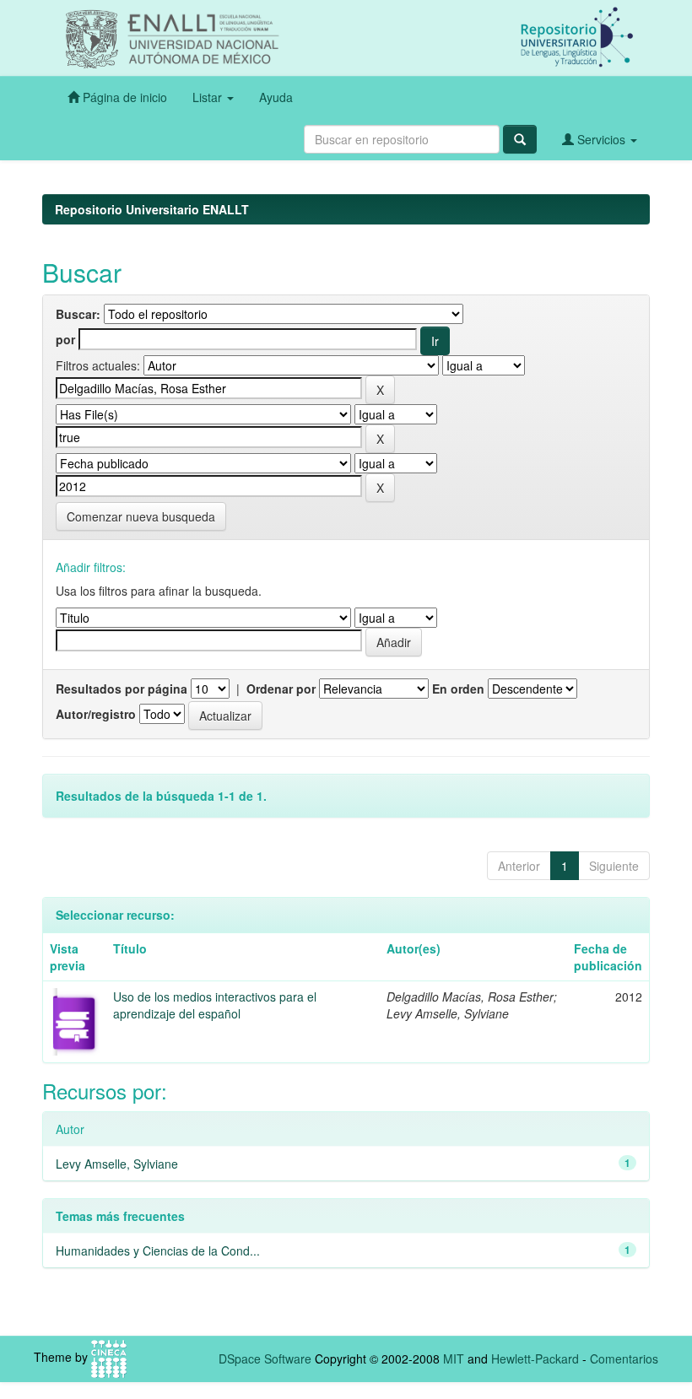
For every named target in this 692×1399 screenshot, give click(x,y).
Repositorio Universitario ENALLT (152, 209)
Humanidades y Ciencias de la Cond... (158, 1250)
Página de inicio (123, 97)
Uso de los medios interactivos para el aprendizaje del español (214, 1005)
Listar (208, 97)
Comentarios (624, 1358)
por (65, 339)
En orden (458, 688)
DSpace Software (265, 1358)
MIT (453, 1358)
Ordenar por (281, 688)
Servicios (601, 139)
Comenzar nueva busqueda (141, 516)
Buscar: (78, 313)
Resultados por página (121, 688)
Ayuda (276, 97)
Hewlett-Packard (535, 1358)
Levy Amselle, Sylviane (117, 1163)
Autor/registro (96, 713)
